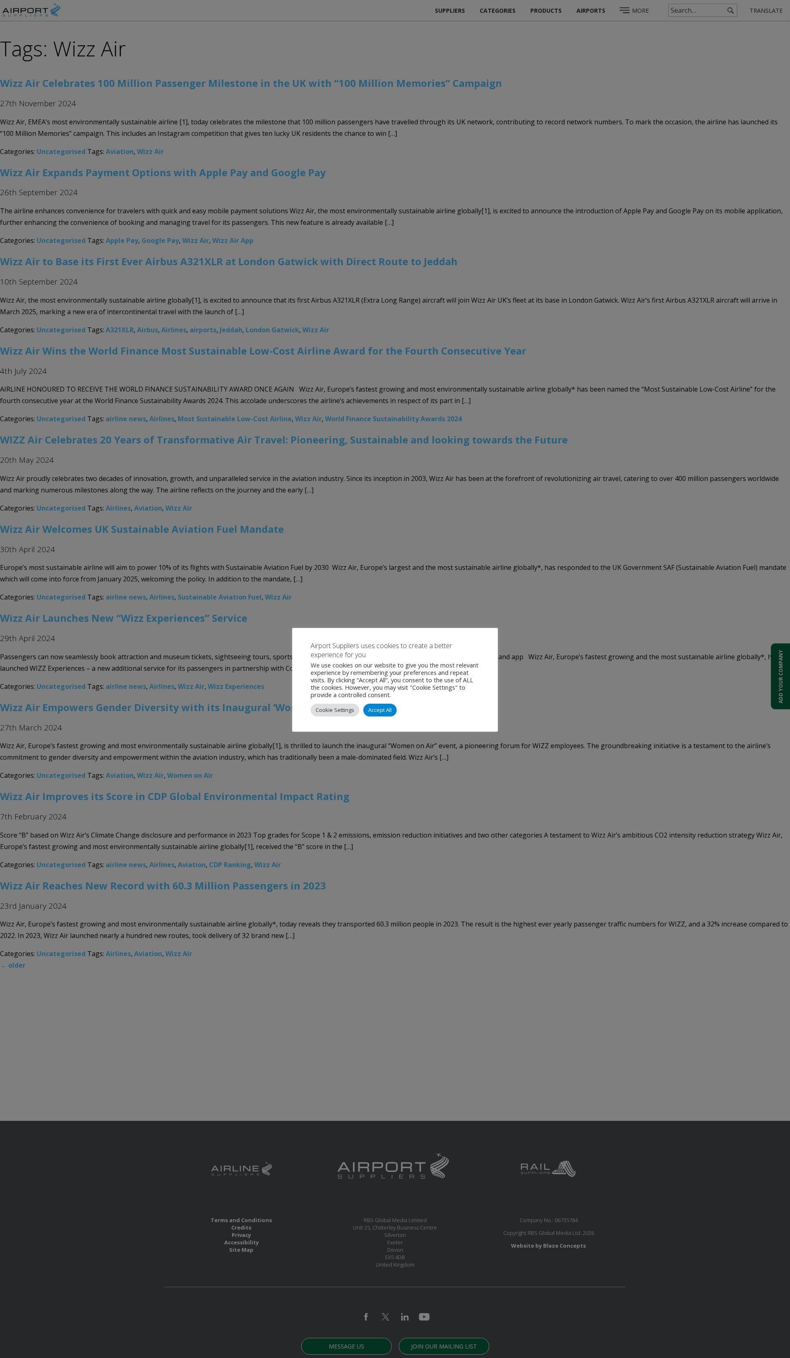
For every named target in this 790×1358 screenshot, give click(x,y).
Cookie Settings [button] (335, 710)
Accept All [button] (380, 710)
